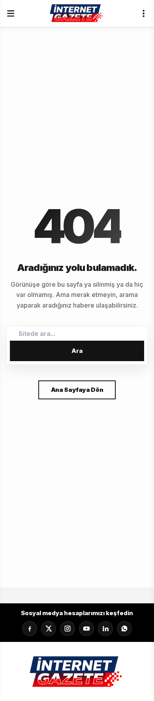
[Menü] (10, 13)
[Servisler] (143, 13)
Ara (77, 350)
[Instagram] (67, 628)
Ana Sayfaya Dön (77, 389)
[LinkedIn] (105, 628)
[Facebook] (29, 628)
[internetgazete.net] (77, 13)
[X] (48, 628)
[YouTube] (86, 628)
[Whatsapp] (124, 628)
